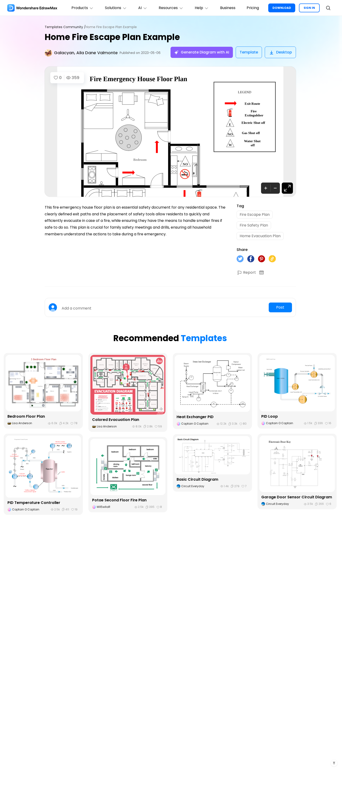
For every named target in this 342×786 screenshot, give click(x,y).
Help (199, 7)
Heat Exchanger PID (195, 417)
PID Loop (269, 416)
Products (79, 7)
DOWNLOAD (281, 8)
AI (140, 7)
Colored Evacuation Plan (115, 419)
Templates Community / (65, 27)
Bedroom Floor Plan (26, 416)
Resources (168, 7)
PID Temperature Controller (33, 502)
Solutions (113, 7)
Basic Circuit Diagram (197, 479)
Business (227, 7)
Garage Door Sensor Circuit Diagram (296, 497)
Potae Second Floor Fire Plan (119, 500)
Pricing (253, 7)
